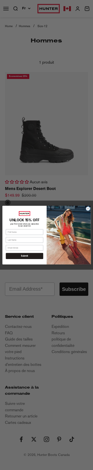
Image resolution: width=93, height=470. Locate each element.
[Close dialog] (88, 208)
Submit (24, 256)
